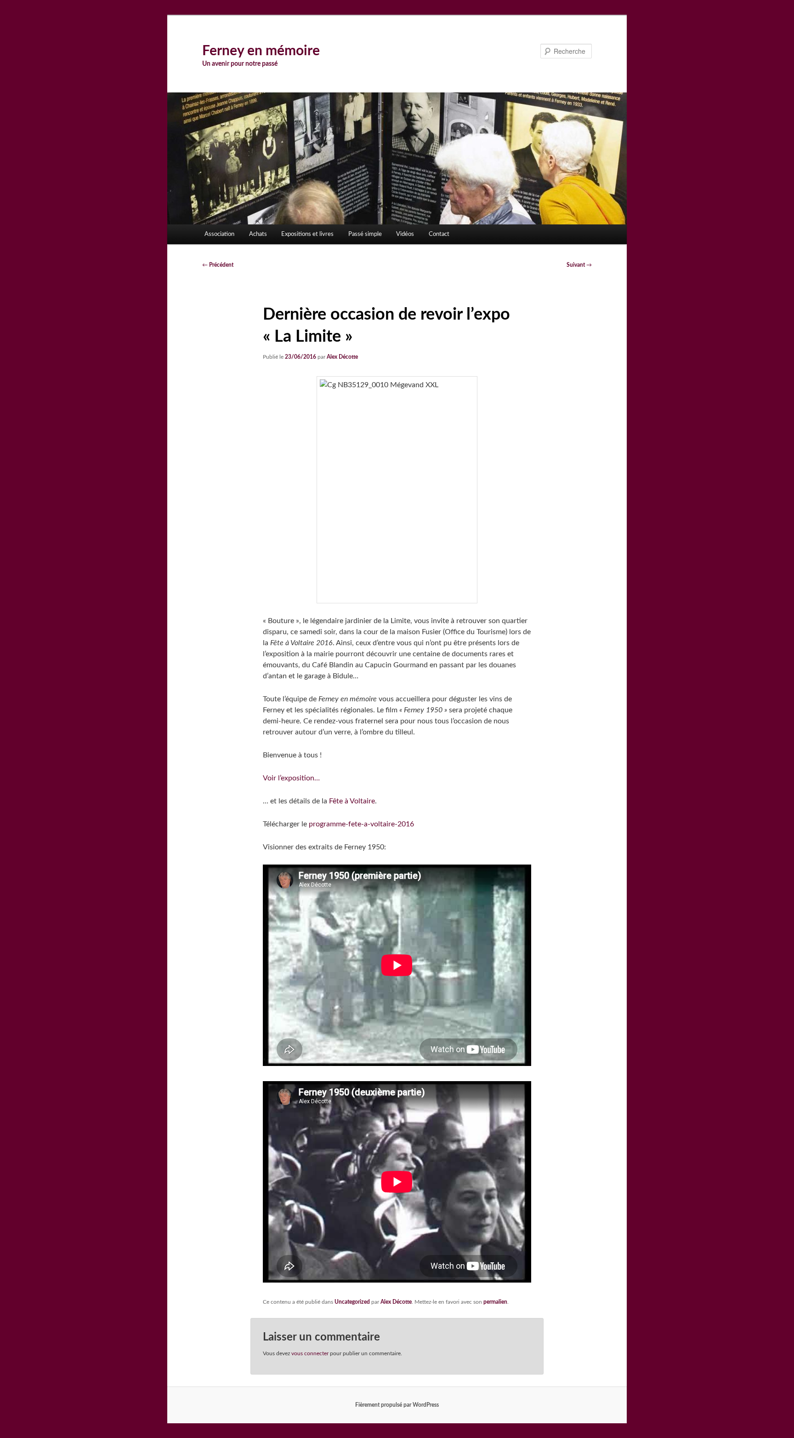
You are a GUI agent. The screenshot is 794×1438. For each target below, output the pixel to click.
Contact (439, 234)
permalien (495, 1302)
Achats (258, 234)
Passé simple (365, 234)
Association (219, 234)
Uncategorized (352, 1302)
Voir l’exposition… (291, 778)
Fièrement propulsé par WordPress (397, 1405)
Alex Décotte (342, 357)
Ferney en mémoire (261, 51)
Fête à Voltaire (352, 801)
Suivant (579, 265)
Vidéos (405, 234)
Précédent (217, 265)
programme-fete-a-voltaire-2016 (361, 824)
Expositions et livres (307, 234)
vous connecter (310, 1353)
